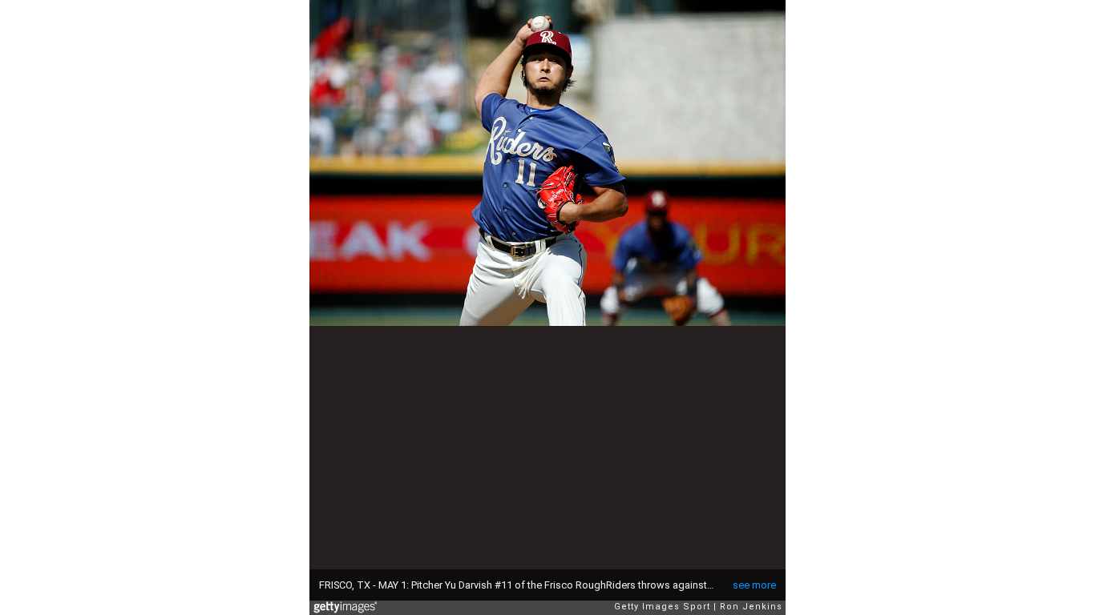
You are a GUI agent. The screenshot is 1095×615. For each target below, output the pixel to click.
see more (754, 585)
